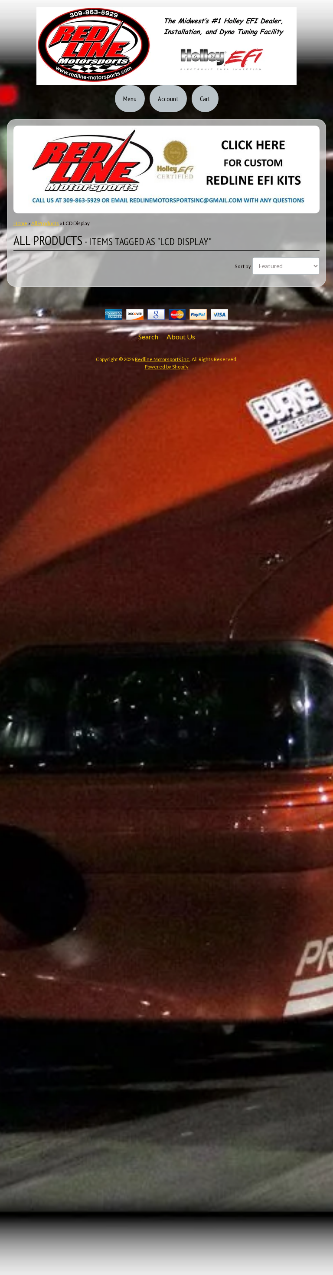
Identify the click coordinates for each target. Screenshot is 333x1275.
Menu (130, 98)
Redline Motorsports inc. (162, 359)
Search (148, 336)
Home (20, 223)
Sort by (243, 266)
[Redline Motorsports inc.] (166, 80)
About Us (180, 336)
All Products (45, 223)
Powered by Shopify (167, 366)
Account (168, 98)
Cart (205, 98)
